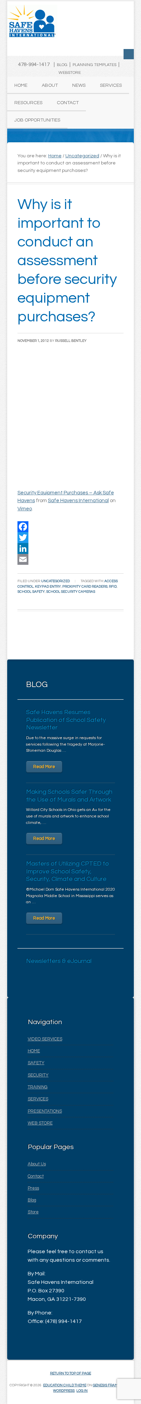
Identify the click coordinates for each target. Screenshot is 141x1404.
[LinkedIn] (70, 548)
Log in (82, 1390)
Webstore (70, 72)
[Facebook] (70, 526)
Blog (62, 65)
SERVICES (38, 1099)
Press (33, 1188)
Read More (44, 766)
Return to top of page (70, 1373)
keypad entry (48, 586)
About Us (37, 1164)
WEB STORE (40, 1123)
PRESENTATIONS (45, 1111)
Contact (36, 1176)
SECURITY (38, 1075)
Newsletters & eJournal (58, 961)
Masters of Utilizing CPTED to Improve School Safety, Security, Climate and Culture (67, 871)
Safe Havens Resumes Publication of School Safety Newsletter (66, 720)
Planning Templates (94, 65)
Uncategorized (55, 581)
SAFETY (36, 1062)
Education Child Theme (64, 1385)
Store (33, 1212)
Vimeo (24, 508)
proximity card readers (84, 586)
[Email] (70, 559)
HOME (34, 1051)
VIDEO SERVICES (45, 1039)
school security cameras (70, 591)
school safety (31, 591)
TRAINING (38, 1087)
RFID (113, 586)
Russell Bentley (71, 340)
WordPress (64, 1390)
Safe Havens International (78, 500)
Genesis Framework (111, 1385)
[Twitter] (70, 537)
